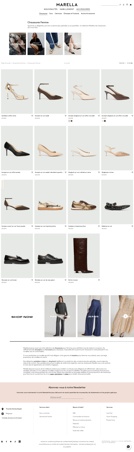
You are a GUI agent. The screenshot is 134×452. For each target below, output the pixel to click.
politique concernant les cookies (83, 441)
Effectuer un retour (79, 427)
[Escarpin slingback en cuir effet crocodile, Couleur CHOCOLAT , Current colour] (105, 121)
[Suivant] (126, 316)
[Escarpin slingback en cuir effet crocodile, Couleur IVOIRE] (102, 121)
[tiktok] (15, 442)
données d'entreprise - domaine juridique (77, 444)
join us (93, 444)
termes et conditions (47, 441)
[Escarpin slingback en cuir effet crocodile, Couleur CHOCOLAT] (71, 121)
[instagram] (2, 442)
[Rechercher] (120, 5)
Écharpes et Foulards (71, 13)
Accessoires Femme (19, 63)
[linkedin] (20, 442)
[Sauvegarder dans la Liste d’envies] (32, 116)
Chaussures (43, 13)
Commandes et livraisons (81, 416)
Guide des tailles (78, 430)
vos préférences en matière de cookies (51, 444)
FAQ (74, 413)
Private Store (110, 420)
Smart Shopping (111, 416)
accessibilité (67, 446)
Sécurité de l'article (45, 416)
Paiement (76, 423)
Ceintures (58, 13)
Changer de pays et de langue (12, 417)
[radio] (17, 44)
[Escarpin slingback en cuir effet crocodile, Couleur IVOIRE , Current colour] (69, 121)
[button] (130, 63)
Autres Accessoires (88, 13)
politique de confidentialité (63, 441)
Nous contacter (44, 413)
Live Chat (109, 413)
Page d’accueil (5, 63)
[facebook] (6, 442)
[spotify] (11, 442)
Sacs (51, 13)
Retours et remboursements (82, 420)
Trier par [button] (121, 63)
